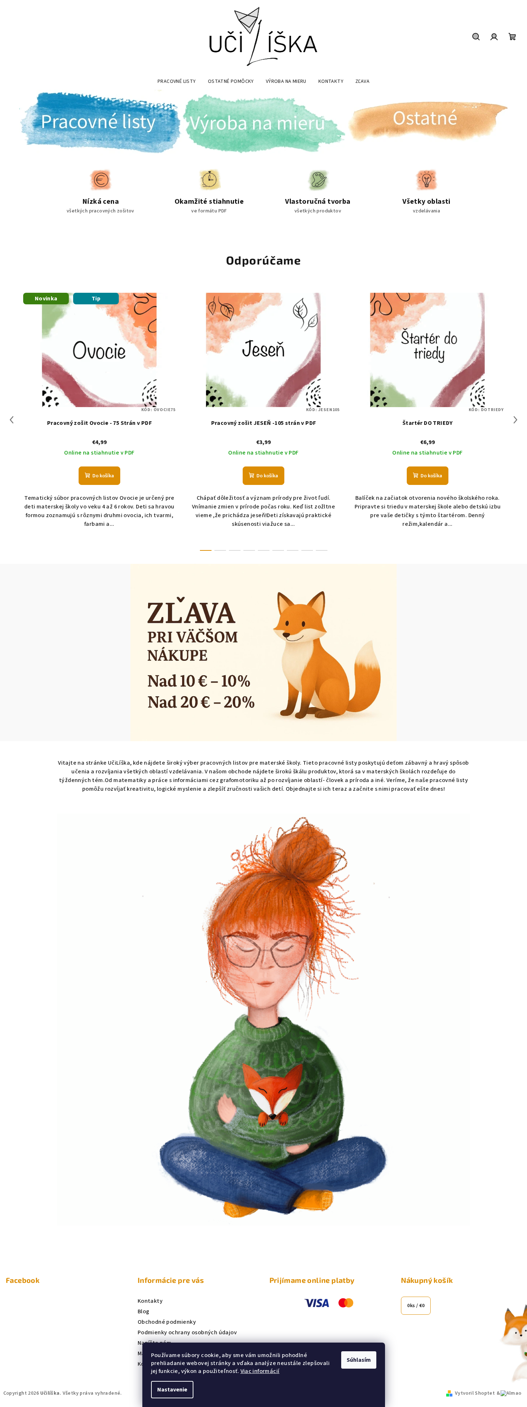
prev (11, 420)
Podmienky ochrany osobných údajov (187, 1332)
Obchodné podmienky (167, 1322)
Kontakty (150, 1301)
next (515, 420)
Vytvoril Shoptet (475, 1393)
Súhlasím (359, 1360)
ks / (415, 1305)
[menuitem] (177, 81)
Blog (144, 1311)
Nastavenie (172, 1390)
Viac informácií (260, 1371)
